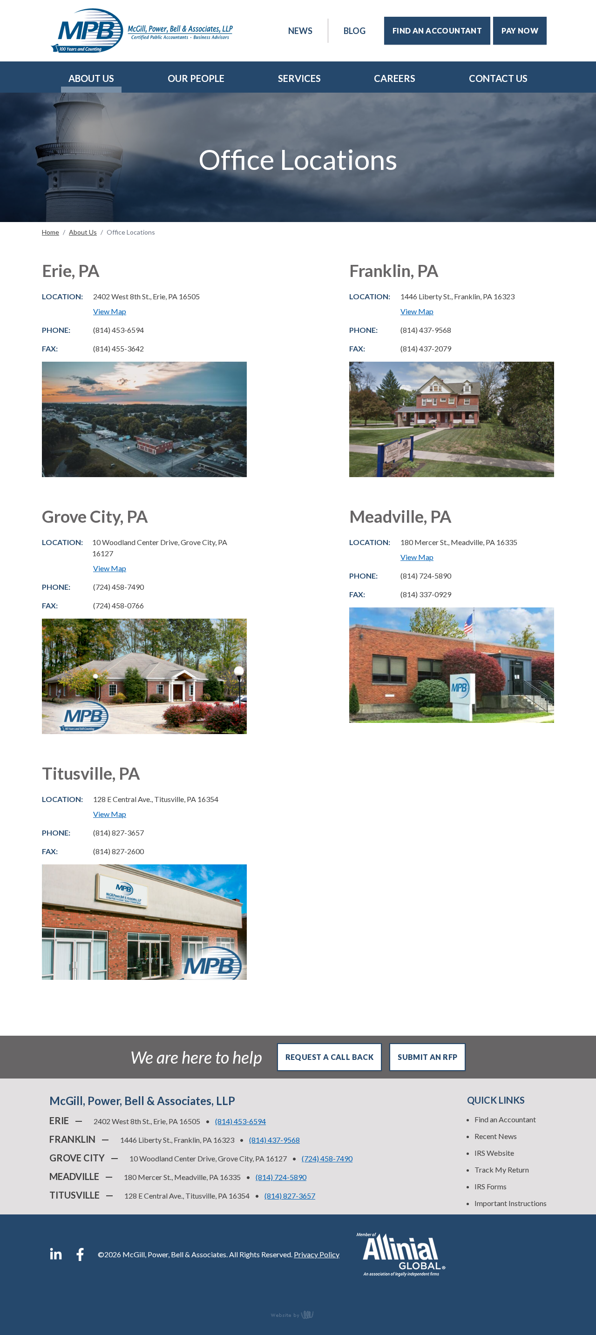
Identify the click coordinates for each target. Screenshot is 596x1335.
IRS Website (494, 1152)
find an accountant (437, 30)
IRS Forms (490, 1186)
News (300, 31)
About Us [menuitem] (91, 78)
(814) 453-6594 (240, 1121)
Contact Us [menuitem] (498, 78)
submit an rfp (427, 1056)
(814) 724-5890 (281, 1177)
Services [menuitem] (299, 78)
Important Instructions (510, 1203)
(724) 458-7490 (327, 1158)
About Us (83, 232)
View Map (109, 311)
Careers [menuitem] (394, 78)
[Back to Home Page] (141, 30)
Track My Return (501, 1169)
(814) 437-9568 (274, 1139)
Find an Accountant (505, 1119)
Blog (355, 31)
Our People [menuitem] (196, 78)
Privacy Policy (316, 1254)
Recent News (495, 1136)
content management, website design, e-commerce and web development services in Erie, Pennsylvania (298, 1314)
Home (50, 232)
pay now (519, 30)
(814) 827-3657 (289, 1195)
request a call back (329, 1056)
